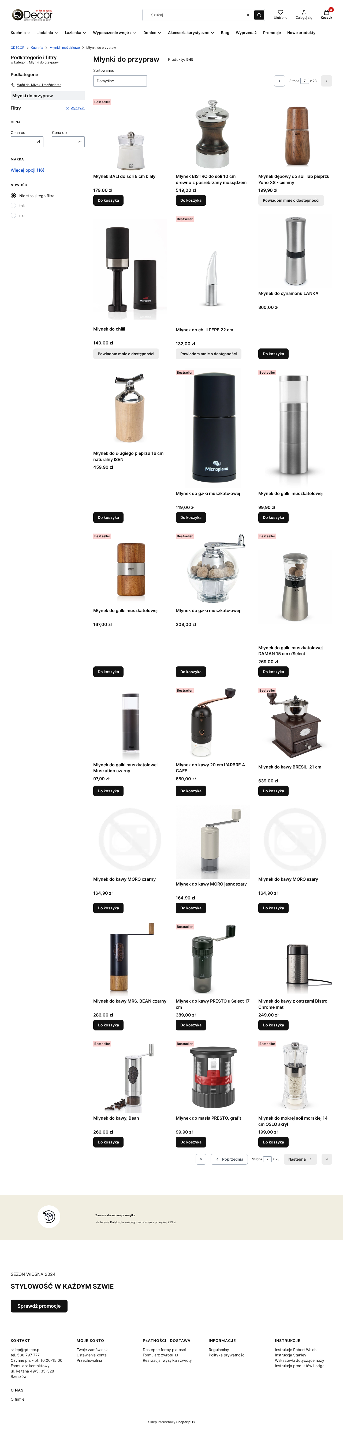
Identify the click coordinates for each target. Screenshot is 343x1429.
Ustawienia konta (92, 1355)
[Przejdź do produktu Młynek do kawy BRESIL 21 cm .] (295, 724)
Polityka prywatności (227, 1355)
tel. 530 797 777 (25, 1355)
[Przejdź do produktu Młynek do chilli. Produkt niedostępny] (130, 269)
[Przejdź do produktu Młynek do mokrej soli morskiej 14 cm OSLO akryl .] (295, 1076)
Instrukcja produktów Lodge (300, 1365)
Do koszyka (108, 200)
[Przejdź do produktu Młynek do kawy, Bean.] (130, 1076)
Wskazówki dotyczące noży (299, 1360)
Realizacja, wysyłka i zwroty (167, 1360)
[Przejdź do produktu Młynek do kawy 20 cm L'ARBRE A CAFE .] (213, 723)
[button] (259, 15)
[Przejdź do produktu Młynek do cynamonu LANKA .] (295, 251)
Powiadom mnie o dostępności (291, 200)
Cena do (59, 132)
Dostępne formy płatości (164, 1349)
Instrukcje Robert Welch (295, 1349)
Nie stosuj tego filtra (36, 195)
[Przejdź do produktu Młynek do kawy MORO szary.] (295, 839)
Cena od (18, 132)
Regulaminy (219, 1349)
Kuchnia (37, 48)
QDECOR (17, 48)
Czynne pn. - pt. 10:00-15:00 (36, 1360)
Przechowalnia (89, 1360)
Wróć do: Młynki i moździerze (39, 85)
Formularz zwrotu (158, 1355)
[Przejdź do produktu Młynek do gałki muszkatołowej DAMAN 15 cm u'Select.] (295, 586)
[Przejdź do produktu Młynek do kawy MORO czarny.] (130, 839)
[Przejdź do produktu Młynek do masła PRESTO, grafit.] (213, 1076)
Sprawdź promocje (39, 1306)
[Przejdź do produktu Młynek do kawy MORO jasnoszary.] (213, 842)
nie (21, 215)
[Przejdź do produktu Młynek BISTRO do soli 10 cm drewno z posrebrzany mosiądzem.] (213, 134)
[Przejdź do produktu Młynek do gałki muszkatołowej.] (213, 428)
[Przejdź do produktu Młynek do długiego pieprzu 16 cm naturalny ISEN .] (130, 408)
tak (22, 205)
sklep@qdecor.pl (25, 1349)
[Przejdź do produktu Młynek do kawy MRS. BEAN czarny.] (130, 959)
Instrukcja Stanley (290, 1355)
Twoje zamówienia (93, 1349)
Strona (294, 81)
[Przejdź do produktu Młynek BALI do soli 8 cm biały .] (130, 134)
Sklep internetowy (169, 1422)
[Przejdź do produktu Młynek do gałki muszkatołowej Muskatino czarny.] (130, 723)
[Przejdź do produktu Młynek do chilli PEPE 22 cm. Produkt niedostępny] (213, 269)
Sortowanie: (103, 70)
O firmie (17, 1399)
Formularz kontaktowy (30, 1365)
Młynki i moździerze (65, 48)
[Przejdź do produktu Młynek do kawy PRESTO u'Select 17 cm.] (213, 959)
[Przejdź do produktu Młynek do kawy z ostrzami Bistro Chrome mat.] (295, 959)
